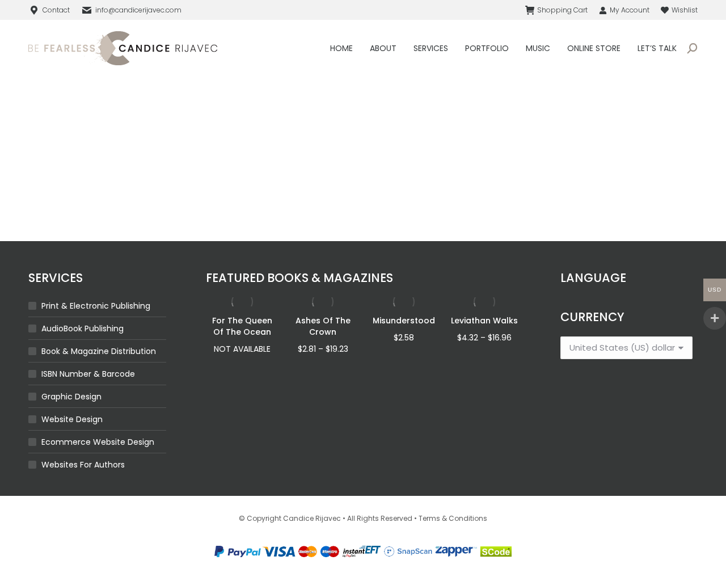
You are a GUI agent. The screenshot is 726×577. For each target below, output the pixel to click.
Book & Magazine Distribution (98, 351)
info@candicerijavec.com (138, 10)
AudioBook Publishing (82, 328)
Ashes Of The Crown (323, 326)
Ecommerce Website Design (97, 442)
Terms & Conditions (453, 518)
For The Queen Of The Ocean (242, 326)
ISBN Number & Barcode (88, 374)
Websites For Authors (83, 464)
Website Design (72, 419)
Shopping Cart (562, 10)
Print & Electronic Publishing (95, 305)
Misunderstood (404, 320)
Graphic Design (71, 396)
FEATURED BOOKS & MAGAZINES (299, 277)
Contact (56, 10)
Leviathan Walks (484, 320)
